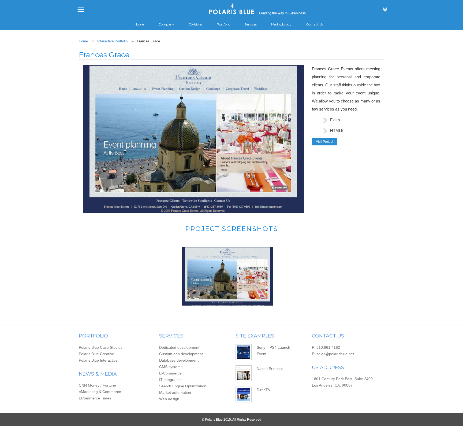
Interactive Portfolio (112, 41)
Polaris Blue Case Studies (100, 347)
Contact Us (314, 24)
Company (166, 24)
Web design (169, 399)
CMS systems (170, 367)
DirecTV (263, 390)
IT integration (170, 379)
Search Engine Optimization (182, 386)
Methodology (281, 24)
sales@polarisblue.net (335, 354)
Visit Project (324, 142)
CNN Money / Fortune (97, 385)
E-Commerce (170, 373)
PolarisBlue (231, 9)
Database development (179, 360)
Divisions (195, 24)
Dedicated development (179, 347)
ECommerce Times (95, 398)
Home (139, 24)
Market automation (175, 392)
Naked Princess (270, 368)
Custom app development (181, 354)
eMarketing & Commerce (100, 392)
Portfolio (223, 24)
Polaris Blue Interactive (98, 360)
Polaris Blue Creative (96, 354)
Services (251, 24)
